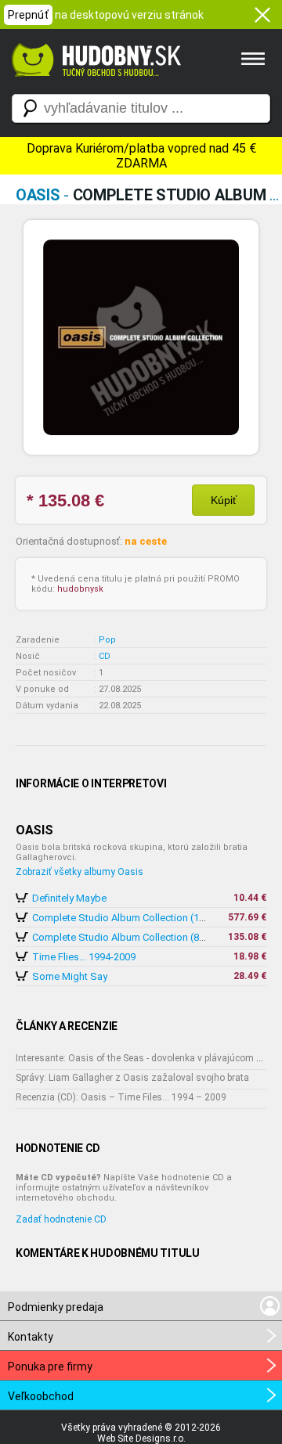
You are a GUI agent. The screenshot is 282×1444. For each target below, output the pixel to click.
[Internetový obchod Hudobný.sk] (94, 84)
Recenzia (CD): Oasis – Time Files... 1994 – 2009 (121, 1097)
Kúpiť (224, 500)
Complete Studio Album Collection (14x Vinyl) (134, 918)
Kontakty (30, 1337)
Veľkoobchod (41, 1396)
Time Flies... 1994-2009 (84, 957)
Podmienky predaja (55, 1307)
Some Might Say (69, 976)
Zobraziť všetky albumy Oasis (79, 871)
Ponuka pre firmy (50, 1366)
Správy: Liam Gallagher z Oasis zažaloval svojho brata (132, 1077)
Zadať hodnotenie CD (61, 1219)
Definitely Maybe (69, 898)
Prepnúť (28, 15)
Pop (107, 640)
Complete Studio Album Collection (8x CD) (127, 937)
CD (104, 656)
